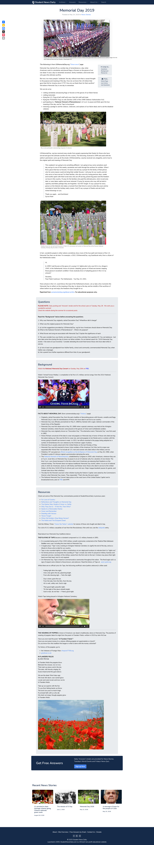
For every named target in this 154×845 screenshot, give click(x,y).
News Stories (86, 15)
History (83, 414)
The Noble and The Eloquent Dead (53, 520)
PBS (87, 369)
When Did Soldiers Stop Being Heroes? (55, 518)
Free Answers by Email (78, 832)
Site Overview (63, 832)
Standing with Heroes (48, 514)
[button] (63, 394)
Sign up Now (80, 766)
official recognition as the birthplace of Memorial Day (78, 452)
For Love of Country (48, 500)
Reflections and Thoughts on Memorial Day (56, 502)
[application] (63, 394)
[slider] (62, 626)
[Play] (40, 407)
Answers (72, 2)
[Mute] (85, 407)
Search (103, 2)
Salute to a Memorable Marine (51, 509)
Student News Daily (45, 2)
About (55, 832)
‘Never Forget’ (46, 516)
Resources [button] (82, 2)
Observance (75, 64)
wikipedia (101, 528)
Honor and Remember (49, 511)
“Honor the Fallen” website (63, 524)
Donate (98, 832)
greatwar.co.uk (46, 653)
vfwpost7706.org (67, 651)
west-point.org (106, 562)
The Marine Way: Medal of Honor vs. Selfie (56, 504)
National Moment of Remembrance (56, 457)
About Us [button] (93, 2)
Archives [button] (62, 2)
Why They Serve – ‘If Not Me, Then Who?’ (56, 507)
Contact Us (91, 832)
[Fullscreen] (87, 407)
